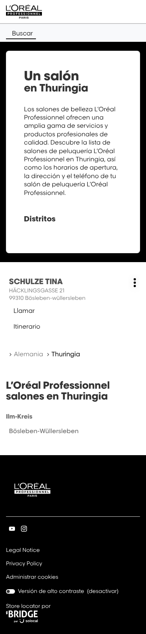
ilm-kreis (19, 416)
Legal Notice (23, 551)
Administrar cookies (32, 577)
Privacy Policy (24, 564)
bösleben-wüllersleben (44, 431)
